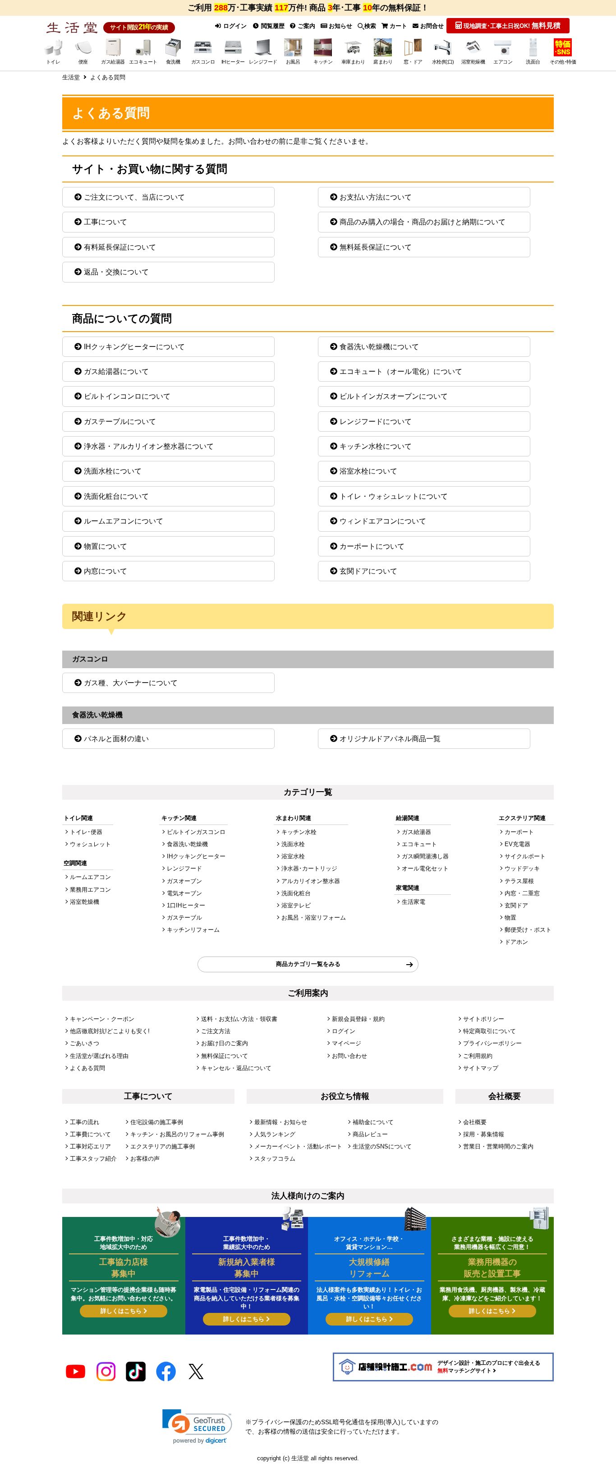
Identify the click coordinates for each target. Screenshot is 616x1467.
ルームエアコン (90, 877)
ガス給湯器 (416, 832)
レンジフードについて (376, 421)
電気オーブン (184, 893)
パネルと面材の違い (116, 739)
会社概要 (475, 1122)
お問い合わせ (349, 1055)
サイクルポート (525, 856)
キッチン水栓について (376, 446)
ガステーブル (184, 917)
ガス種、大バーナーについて (131, 683)
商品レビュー (370, 1134)
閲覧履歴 (272, 26)
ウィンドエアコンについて (383, 521)
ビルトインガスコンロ (196, 832)
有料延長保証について (120, 247)
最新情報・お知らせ (280, 1122)
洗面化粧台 (296, 893)
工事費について (90, 1134)
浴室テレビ (296, 905)
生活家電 (413, 901)
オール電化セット (425, 868)
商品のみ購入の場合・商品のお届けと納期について (423, 222)
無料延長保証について (376, 247)
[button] (197, 1426)
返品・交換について (116, 272)
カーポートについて (372, 546)
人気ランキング (274, 1134)
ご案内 (305, 26)
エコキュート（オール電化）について (401, 371)
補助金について (373, 1122)
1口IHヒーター (186, 905)
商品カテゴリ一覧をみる (308, 964)
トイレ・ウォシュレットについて (394, 496)
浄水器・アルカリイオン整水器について (149, 446)
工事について (105, 222)
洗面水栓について (113, 471)
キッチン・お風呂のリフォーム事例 (177, 1134)
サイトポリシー (483, 1019)
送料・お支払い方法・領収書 (239, 1019)
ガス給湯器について (116, 371)
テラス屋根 (519, 881)
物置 (510, 917)
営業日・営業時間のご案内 (498, 1146)
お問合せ (431, 26)
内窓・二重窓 (522, 893)
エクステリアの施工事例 (162, 1146)
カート (397, 26)
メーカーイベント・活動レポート (298, 1146)
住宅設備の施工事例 (156, 1122)
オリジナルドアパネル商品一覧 (390, 739)
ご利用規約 (477, 1055)
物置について (105, 546)
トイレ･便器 (86, 832)
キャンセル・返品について (236, 1068)
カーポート (519, 832)
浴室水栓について (368, 471)
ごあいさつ (84, 1043)
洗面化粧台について (116, 496)
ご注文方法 (215, 1031)
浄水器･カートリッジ (309, 868)
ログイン (234, 26)
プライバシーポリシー (492, 1043)
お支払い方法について (376, 197)
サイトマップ (480, 1068)
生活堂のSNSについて (382, 1146)
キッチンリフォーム (193, 929)
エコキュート (419, 844)
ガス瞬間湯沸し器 (425, 856)
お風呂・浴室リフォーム (313, 917)
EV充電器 (517, 844)
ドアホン (516, 942)
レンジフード (184, 868)
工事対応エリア (90, 1146)
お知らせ (339, 26)
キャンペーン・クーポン (102, 1019)
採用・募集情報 (483, 1134)
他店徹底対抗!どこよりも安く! (110, 1031)
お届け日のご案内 (224, 1043)
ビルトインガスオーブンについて (394, 396)
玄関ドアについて (368, 571)
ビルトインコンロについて (127, 396)
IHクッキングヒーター (196, 856)
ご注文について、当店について (134, 197)
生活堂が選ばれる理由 (99, 1055)
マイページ (346, 1043)
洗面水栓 (293, 844)
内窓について (105, 571)
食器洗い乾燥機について (379, 347)
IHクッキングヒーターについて (134, 347)
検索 (370, 26)
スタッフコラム (274, 1158)
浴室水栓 (293, 856)
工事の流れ (84, 1122)
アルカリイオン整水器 (310, 881)
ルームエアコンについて (123, 521)
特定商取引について (489, 1031)
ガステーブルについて (120, 421)
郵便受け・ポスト (528, 929)
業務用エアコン (90, 889)
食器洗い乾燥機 (187, 844)
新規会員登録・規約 (358, 1019)
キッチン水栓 (299, 832)
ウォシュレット (90, 844)
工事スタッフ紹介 (93, 1158)
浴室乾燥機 (84, 901)
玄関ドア (516, 905)
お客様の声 (145, 1158)
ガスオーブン (184, 881)
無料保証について (224, 1055)
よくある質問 (87, 1068)
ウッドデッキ (522, 868)
